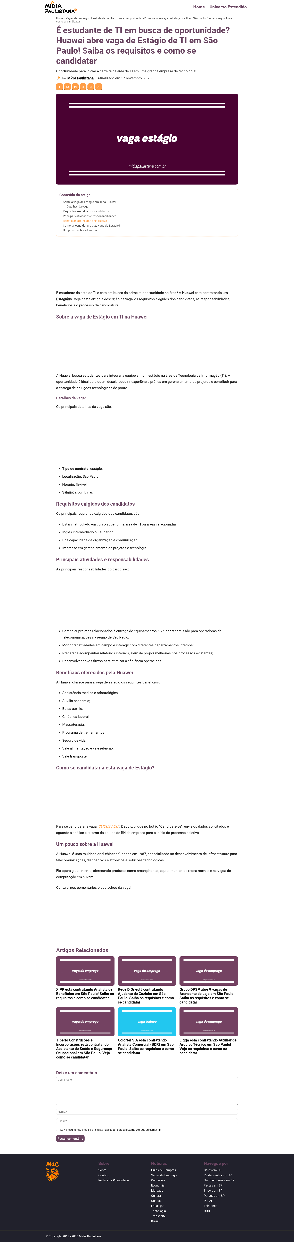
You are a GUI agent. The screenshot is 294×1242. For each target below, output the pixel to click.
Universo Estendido (228, 7)
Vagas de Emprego (77, 18)
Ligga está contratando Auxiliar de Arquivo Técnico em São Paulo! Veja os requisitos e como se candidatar (207, 1046)
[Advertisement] (147, 264)
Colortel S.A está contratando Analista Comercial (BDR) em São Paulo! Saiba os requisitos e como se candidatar (146, 1046)
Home (199, 7)
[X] (83, 86)
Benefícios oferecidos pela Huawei (85, 221)
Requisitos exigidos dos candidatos (86, 211)
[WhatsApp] (67, 86)
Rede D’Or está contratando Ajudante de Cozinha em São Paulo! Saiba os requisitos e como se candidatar (146, 996)
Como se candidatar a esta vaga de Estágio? (91, 225)
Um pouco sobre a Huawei (80, 230)
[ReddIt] (98, 86)
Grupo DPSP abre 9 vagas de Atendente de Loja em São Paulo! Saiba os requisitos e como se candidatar (206, 996)
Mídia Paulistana (80, 78)
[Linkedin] (90, 86)
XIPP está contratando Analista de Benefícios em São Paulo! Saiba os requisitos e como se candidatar (85, 993)
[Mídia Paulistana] (59, 78)
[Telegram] (75, 86)
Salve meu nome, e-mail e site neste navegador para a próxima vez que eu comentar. (110, 1130)
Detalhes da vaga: (78, 206)
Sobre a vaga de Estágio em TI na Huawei (89, 202)
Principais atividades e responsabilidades (89, 216)
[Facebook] (59, 86)
